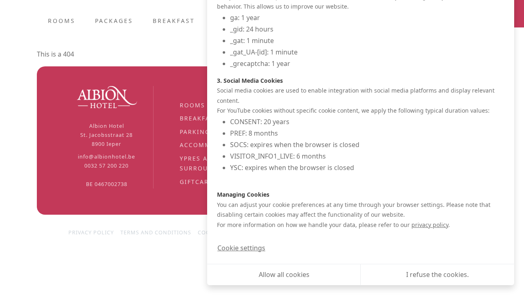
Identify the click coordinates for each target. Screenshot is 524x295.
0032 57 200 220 (106, 165)
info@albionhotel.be (106, 156)
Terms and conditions (155, 232)
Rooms (61, 21)
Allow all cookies (284, 274)
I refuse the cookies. (437, 274)
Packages (114, 21)
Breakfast (174, 21)
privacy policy (429, 225)
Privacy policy (91, 232)
